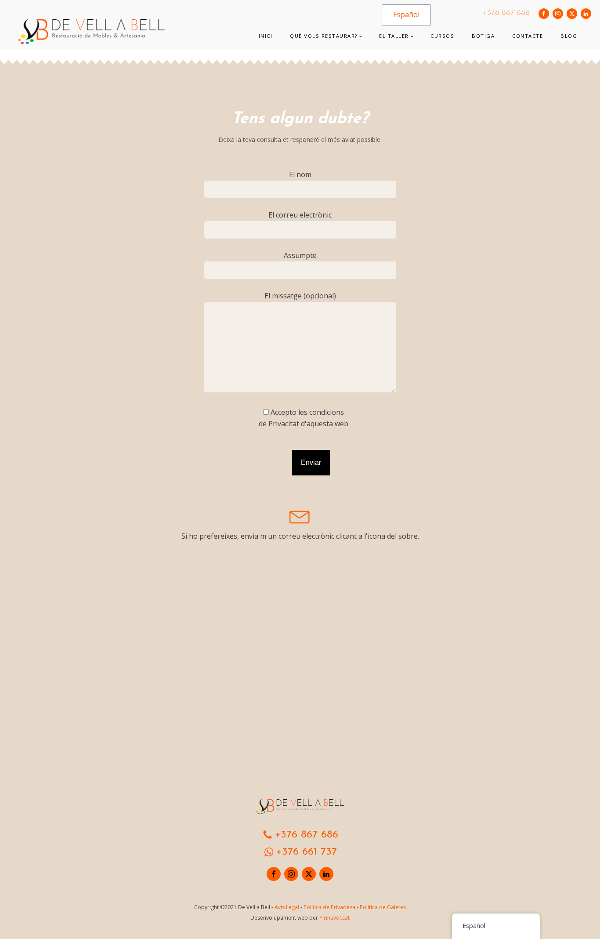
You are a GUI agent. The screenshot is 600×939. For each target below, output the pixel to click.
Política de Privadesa (329, 907)
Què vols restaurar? (324, 36)
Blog (568, 36)
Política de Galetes (383, 907)
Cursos (442, 36)
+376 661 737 (306, 852)
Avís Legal (287, 907)
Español (406, 14)
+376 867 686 (506, 13)
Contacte (527, 36)
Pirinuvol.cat (334, 917)
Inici (266, 36)
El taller (394, 36)
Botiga (483, 36)
